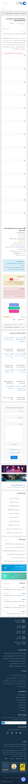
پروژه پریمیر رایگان (13, 681)
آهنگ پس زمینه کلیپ (22, 678)
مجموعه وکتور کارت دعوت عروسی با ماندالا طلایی (15, 547)
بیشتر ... (5, 540)
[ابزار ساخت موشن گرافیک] (14, 469)
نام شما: (21, 411)
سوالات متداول (19, 758)
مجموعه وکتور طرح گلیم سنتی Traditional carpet (15, 544)
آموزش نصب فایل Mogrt (14, 525)
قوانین (25, 758)
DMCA (6, 758)
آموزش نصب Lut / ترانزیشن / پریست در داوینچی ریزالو (14, 653)
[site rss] (8, 733)
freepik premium (21, 319)
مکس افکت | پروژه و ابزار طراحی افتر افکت (20, 3)
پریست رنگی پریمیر (21, 705)
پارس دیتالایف (4, 781)
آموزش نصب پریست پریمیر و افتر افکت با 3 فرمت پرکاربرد (14, 658)
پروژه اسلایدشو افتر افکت (14, 521)
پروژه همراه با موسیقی (14, 498)
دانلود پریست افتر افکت (20, 697)
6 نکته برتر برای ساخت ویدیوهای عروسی (17, 663)
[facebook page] (12, 733)
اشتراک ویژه (11, 263)
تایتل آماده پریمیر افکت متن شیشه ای (13, 613)
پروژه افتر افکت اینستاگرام (14, 513)
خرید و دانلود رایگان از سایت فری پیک (14, 529)
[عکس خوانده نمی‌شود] (14, 453)
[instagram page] (20, 733)
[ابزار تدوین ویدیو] (14, 477)
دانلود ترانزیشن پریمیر (16, 675)
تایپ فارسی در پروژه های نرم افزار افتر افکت (17, 661)
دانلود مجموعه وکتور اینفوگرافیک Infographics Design (14, 551)
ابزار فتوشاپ (16, 13)
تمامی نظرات (6, 583)
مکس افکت (22, 13)
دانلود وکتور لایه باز (9, 13)
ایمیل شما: (20, 417)
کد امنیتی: (14, 444)
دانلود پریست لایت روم (21, 700)
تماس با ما (12, 758)
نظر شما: (20, 424)
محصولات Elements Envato (14, 510)
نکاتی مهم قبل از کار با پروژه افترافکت (14, 533)
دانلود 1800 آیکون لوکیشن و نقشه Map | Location (14, 561)
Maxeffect (11, 23)
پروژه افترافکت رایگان (22, 686)
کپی (11, 279)
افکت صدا (24, 675)
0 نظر (22, 25)
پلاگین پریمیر (22, 710)
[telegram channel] (16, 733)
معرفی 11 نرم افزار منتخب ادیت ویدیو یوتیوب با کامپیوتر (14, 656)
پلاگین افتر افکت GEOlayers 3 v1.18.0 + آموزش (11, 601)
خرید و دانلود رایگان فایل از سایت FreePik (17, 666)
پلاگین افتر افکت (22, 707)
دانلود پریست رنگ (21, 702)
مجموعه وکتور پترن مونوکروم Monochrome (16, 554)
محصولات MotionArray (14, 506)
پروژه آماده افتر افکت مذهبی (20, 683)
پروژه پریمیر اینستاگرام (14, 517)
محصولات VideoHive (14, 502)
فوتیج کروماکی (5, 681)
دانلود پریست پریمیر (21, 694)
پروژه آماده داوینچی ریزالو (11, 678)
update (14, 319)
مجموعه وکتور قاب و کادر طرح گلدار (18, 557)
